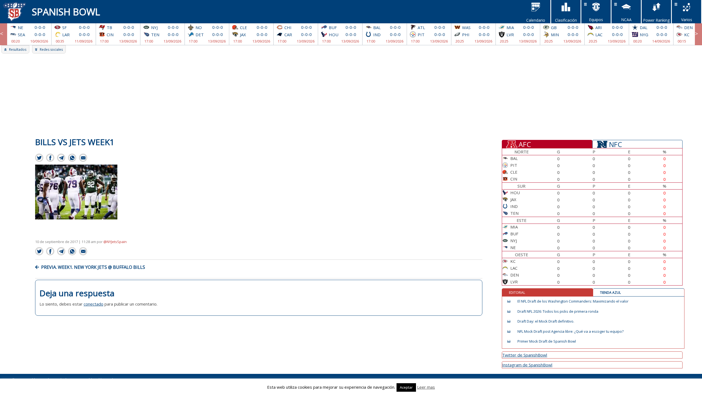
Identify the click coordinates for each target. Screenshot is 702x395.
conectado (93, 304)
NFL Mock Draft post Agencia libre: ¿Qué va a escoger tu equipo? (570, 331)
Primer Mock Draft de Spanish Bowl (546, 341)
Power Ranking (656, 20)
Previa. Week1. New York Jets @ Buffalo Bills (93, 267)
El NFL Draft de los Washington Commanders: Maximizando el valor (573, 301)
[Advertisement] (351, 94)
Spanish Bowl (66, 11)
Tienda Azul (610, 292)
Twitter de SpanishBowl (524, 355)
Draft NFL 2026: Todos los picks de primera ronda (557, 311)
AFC (525, 144)
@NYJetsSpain (115, 241)
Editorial (517, 292)
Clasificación (566, 20)
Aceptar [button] (406, 387)
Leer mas (426, 387)
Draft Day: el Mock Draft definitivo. (545, 321)
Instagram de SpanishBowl (527, 365)
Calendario (535, 20)
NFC (615, 144)
